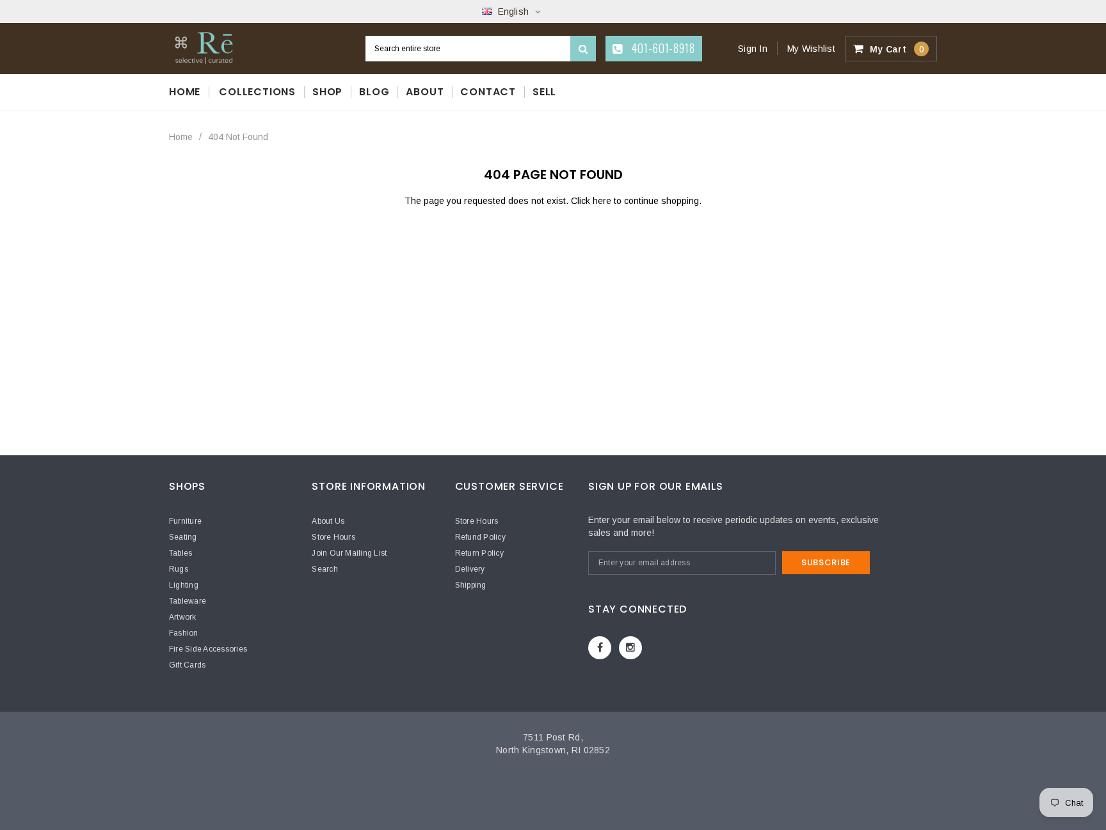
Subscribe (826, 562)
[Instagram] (630, 647)
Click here (592, 201)
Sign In (752, 48)
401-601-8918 (661, 48)
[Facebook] (599, 647)
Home (181, 137)
